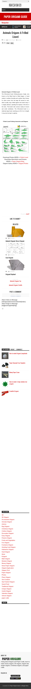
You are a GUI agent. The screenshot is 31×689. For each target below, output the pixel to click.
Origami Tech (6, 570)
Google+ (16, 5)
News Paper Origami (8, 565)
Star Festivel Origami (8, 582)
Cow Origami (9, 257)
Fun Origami (5, 542)
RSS (20, 5)
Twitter (13, 5)
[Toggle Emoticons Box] (3, 308)
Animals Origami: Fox (15, 281)
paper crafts (5, 598)
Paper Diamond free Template (17, 363)
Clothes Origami (7, 531)
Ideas (3, 554)
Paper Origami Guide (15, 17)
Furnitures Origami (7, 545)
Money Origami (6, 563)
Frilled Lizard (24, 157)
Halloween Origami (8, 549)
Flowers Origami (7, 538)
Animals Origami (11, 40)
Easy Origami (6, 535)
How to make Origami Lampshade (18, 353)
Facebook (10, 5)
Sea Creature (6, 579)
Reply (4, 40)
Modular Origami (7, 561)
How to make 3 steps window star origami (18, 383)
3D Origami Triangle (18, 27)
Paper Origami (6, 572)
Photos (4, 575)
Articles (4, 524)
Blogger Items (25, 685)
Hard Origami (6, 552)
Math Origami (6, 558)
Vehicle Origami (6, 595)
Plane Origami (6, 577)
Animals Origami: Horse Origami (15, 241)
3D (3, 515)
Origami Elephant (11, 274)
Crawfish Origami (14, 391)
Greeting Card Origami (9, 547)
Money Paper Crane (14, 372)
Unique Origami (6, 589)
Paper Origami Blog (18, 161)
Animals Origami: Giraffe (15, 285)
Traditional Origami (7, 586)
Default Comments (15, 294)
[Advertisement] (15, 56)
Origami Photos (23, 163)
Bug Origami (5, 526)
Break (4, 27)
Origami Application (8, 568)
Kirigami (4, 556)
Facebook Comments (16, 296)
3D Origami (5, 517)
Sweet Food (5, 584)
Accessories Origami (8, 519)
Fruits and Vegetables (8, 540)
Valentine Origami (7, 593)
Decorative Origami (8, 533)
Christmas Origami (7, 529)
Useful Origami (6, 591)
